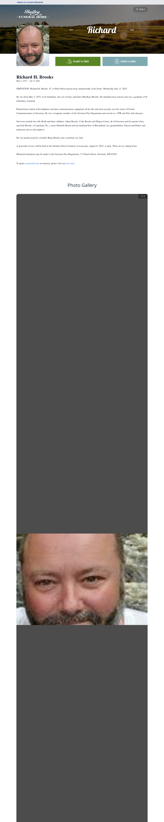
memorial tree (32, 163)
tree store (70, 163)
